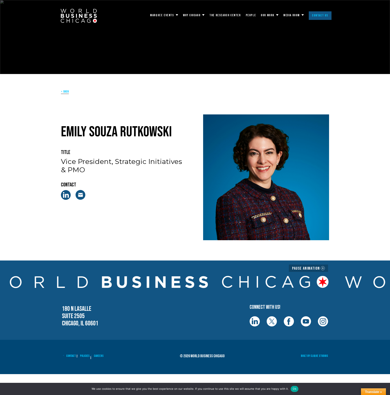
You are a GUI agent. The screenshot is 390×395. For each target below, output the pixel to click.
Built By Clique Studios (314, 356)
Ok (294, 388)
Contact (71, 356)
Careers (99, 356)
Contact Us (320, 15)
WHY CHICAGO (192, 15)
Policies (85, 356)
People (251, 15)
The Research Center (225, 15)
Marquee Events (162, 15)
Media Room (291, 15)
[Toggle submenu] (177, 15)
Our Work (267, 15)
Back (66, 92)
